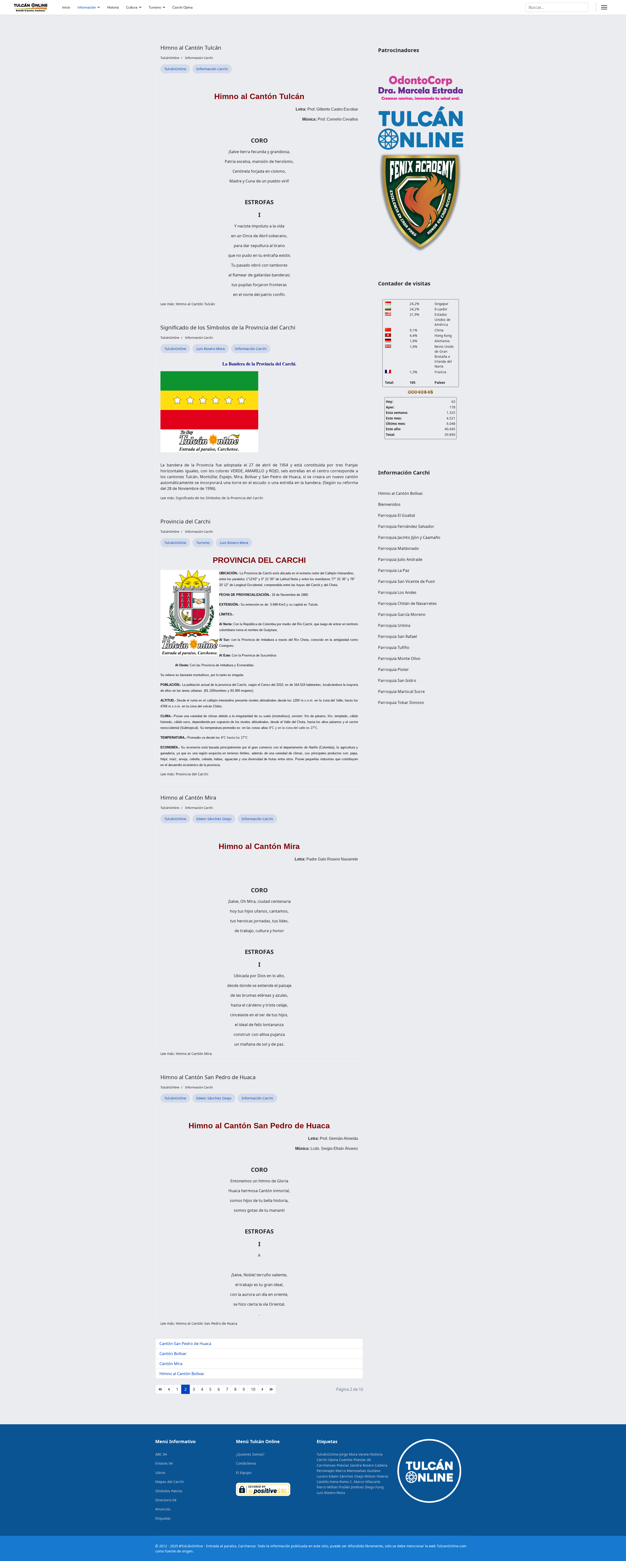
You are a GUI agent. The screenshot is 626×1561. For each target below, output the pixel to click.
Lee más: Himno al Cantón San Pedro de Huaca (198, 1323)
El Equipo (243, 1472)
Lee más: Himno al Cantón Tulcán (187, 304)
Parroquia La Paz (393, 570)
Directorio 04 (165, 1500)
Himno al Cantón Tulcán (190, 47)
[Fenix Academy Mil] (420, 201)
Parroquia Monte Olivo (399, 658)
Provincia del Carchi (185, 521)
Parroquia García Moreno (401, 614)
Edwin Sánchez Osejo (213, 818)
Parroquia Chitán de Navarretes (407, 603)
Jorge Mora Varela (354, 1454)
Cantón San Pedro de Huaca (185, 1343)
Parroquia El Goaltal (396, 515)
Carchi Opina (182, 7)
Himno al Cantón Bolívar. (181, 1373)
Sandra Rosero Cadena (368, 1465)
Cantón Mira (170, 1363)
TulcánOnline (175, 69)
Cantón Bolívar (173, 1353)
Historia (113, 7)
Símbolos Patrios (168, 1491)
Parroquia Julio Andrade (400, 559)
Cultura (131, 7)
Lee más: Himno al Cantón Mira (186, 1053)
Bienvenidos (389, 504)
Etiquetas (163, 1518)
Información (87, 7)
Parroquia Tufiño (393, 647)
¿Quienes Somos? (250, 1454)
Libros (160, 1472)
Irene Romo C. (341, 1481)
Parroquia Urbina (394, 625)
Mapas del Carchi (169, 1481)
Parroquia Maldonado (398, 548)
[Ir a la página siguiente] (262, 1389)
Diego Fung (374, 1487)
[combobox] (556, 7)
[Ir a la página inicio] (160, 1389)
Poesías (343, 1465)
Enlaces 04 (164, 1463)
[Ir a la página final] (271, 1389)
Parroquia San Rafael (397, 636)
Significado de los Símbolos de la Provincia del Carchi (227, 327)
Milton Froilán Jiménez (345, 1487)
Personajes (326, 1470)
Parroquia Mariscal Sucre (401, 691)
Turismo (155, 7)
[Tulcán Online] (420, 128)
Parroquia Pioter (393, 669)
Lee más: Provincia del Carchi (184, 774)
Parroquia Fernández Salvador (406, 526)
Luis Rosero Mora (210, 348)
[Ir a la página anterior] (169, 1389)
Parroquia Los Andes (397, 592)
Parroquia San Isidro (397, 680)
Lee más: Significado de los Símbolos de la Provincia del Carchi (211, 498)
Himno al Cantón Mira (188, 797)
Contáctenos (246, 1463)
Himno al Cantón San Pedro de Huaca (208, 1077)
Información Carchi (199, 58)
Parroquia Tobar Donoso (401, 702)
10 (253, 1389)
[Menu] (604, 7)
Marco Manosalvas (350, 1470)
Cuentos (346, 1459)
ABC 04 (161, 1454)
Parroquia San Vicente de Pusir (406, 581)
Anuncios (162, 1509)
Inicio (66, 7)
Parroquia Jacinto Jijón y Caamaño (409, 537)
